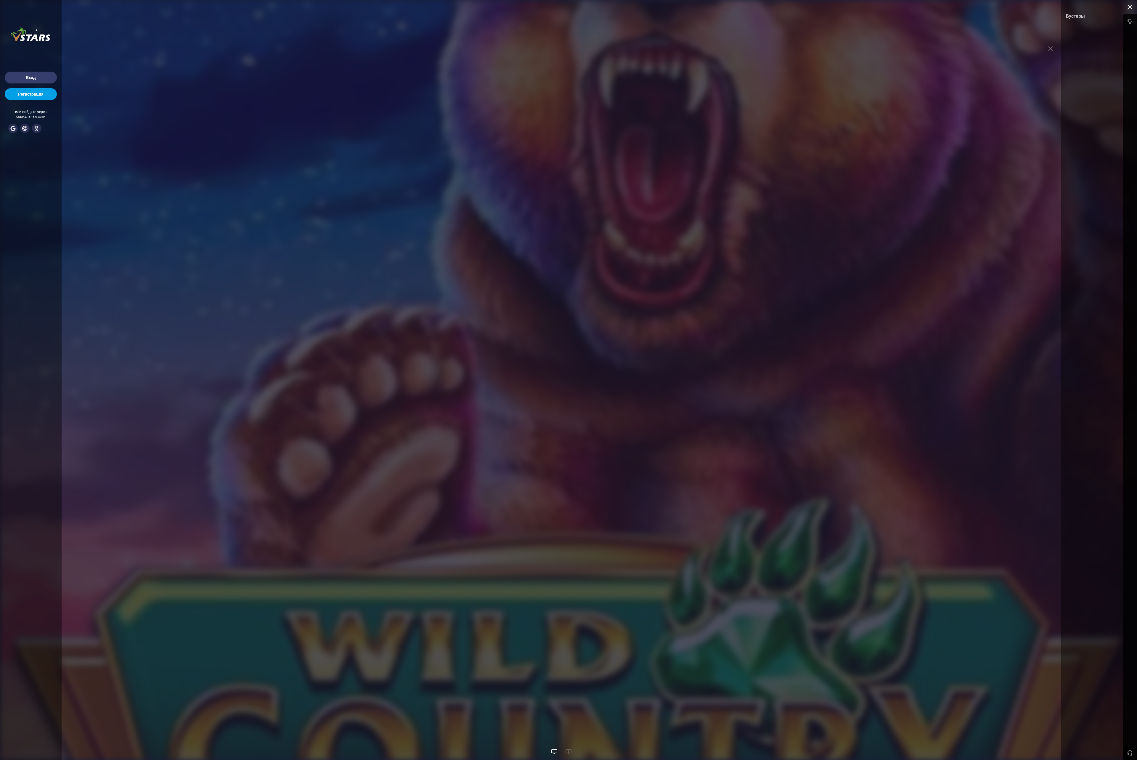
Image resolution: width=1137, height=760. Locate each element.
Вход (31, 77)
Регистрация (31, 94)
